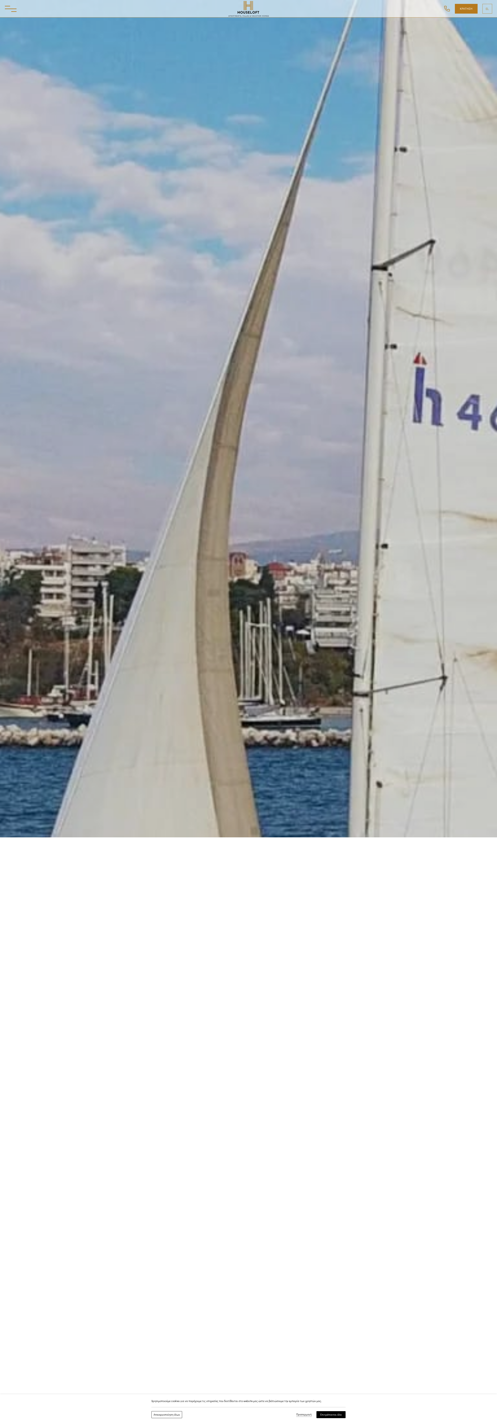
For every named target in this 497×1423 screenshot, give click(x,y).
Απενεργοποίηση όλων (167, 1414)
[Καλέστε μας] (447, 8)
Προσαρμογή (304, 1414)
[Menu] (11, 8)
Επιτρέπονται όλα (331, 1414)
